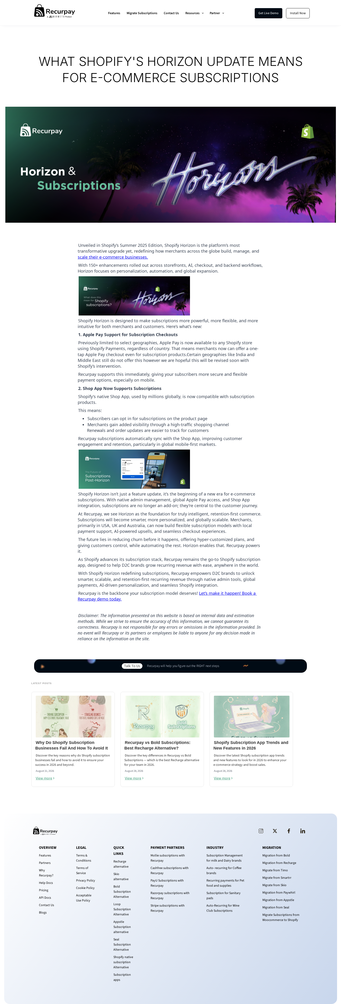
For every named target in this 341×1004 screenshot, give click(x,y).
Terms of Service (82, 870)
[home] (54, 13)
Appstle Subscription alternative (122, 927)
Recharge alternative (121, 864)
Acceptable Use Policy (83, 898)
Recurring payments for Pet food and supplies (225, 883)
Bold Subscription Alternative (122, 891)
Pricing (43, 890)
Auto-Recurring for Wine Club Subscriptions (222, 908)
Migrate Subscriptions (142, 13)
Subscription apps (122, 977)
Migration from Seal (275, 907)
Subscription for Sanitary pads (223, 896)
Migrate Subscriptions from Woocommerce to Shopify (280, 917)
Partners (45, 863)
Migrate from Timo (275, 870)
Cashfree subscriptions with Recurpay (170, 870)
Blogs (43, 912)
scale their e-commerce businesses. (113, 257)
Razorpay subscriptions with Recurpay (170, 896)
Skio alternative (121, 877)
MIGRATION (271, 847)
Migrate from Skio (274, 885)
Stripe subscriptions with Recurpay (168, 908)
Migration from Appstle (278, 900)
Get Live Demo (268, 13)
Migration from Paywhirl (278, 892)
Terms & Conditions (83, 858)
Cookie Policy (85, 888)
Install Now (298, 13)
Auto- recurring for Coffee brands (223, 870)
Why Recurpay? (46, 873)
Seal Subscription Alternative (122, 944)
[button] (194, 13)
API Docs (45, 897)
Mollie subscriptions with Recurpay (168, 858)
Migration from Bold (276, 855)
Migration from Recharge (279, 863)
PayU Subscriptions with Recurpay (167, 883)
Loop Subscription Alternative (122, 909)
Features (114, 13)
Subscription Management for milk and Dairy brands (224, 858)
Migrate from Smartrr (276, 877)
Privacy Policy (85, 880)
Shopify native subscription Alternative (123, 962)
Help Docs (46, 883)
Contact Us (171, 13)
